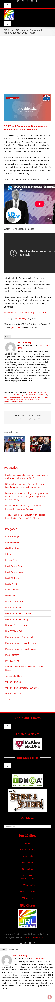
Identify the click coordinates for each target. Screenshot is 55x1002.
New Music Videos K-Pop (16, 619)
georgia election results (19, 399)
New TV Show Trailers (15, 631)
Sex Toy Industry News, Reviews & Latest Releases (24, 668)
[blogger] (18, 1)
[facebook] (37, 1)
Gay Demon (27, 862)
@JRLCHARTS (16, 327)
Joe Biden (31, 399)
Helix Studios (27, 878)
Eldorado (27, 842)
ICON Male (27, 875)
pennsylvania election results (13, 402)
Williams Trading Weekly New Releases (23, 687)
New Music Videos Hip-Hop (18, 613)
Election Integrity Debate (12, 397)
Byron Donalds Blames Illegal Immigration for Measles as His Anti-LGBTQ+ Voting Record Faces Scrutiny (26, 496)
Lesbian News (11, 560)
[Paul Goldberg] (10, 344)
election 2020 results (40, 395)
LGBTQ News (11, 583)
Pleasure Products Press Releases (20, 648)
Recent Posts (18, 337)
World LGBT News (13, 693)
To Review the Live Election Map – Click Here (25, 312)
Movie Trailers (11, 595)
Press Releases (12, 654)
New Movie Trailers (14, 601)
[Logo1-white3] (9, 10)
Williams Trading (13, 681)
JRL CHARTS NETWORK (39, 958)
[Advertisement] (27, 64)
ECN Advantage (12, 536)
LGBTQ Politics (31, 392)
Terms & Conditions (34, 937)
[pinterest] (23, 1)
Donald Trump (18, 395)
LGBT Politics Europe (15, 572)
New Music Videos (13, 607)
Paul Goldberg (19, 318)
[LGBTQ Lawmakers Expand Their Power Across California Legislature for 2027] (14, 437)
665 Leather (27, 868)
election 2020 (28, 395)
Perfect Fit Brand (27, 891)
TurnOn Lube (28, 855)
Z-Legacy (9, 699)
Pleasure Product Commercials (19, 637)
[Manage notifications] (50, 997)
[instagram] (32, 1)
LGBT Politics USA (13, 577)
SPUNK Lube (27, 898)
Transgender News (13, 675)
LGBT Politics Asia (13, 566)
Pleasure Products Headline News (21, 643)
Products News (12, 660)
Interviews (10, 554)
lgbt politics (38, 399)
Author (7, 337)
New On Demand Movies (16, 625)
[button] (6, 444)
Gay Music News (12, 548)
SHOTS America (27, 885)
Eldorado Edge (12, 542)
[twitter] (28, 1)
